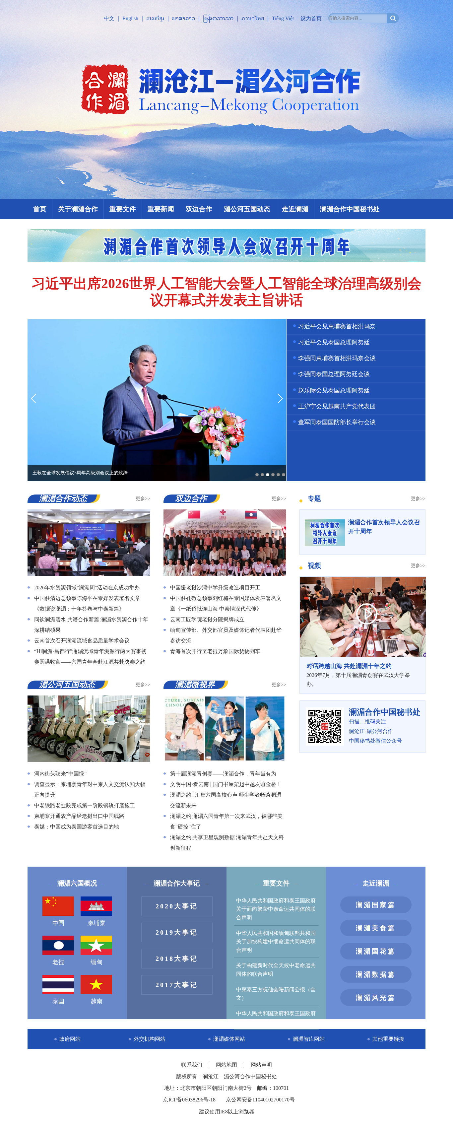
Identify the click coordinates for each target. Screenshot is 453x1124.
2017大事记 (177, 984)
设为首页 (311, 18)
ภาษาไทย (252, 18)
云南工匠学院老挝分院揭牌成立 (207, 619)
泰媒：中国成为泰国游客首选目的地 (76, 826)
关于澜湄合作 (78, 209)
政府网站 (70, 1039)
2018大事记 (177, 958)
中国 (58, 923)
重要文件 (122, 209)
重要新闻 (161, 209)
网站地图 (227, 1065)
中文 (109, 18)
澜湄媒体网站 (229, 1039)
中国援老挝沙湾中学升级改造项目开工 (215, 587)
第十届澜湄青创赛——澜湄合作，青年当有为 (223, 773)
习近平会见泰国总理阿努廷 (334, 342)
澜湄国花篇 (376, 951)
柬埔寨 (96, 923)
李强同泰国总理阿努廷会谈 (334, 374)
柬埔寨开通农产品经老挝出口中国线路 (79, 816)
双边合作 (199, 209)
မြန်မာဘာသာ (218, 18)
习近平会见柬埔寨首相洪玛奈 (337, 326)
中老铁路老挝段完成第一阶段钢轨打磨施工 (84, 805)
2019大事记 (177, 932)
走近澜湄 (295, 209)
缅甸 (96, 962)
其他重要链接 (388, 1039)
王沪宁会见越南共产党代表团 (337, 406)
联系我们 (192, 1065)
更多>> (143, 498)
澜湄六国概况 (77, 883)
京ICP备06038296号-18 (189, 1099)
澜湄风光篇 (376, 997)
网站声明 (261, 1065)
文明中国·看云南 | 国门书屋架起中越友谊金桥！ (226, 784)
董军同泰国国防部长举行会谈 (337, 422)
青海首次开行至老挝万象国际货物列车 (215, 651)
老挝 (58, 962)
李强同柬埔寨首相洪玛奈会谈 (337, 358)
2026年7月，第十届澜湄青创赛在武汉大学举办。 (358, 675)
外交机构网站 (149, 1039)
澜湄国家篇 (376, 904)
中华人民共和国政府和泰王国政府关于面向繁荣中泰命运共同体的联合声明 (276, 909)
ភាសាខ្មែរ (155, 18)
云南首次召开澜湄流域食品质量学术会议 (82, 640)
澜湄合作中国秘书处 (350, 209)
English (130, 18)
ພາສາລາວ (183, 18)
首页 (39, 209)
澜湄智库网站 (309, 1039)
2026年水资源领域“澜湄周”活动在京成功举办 (87, 587)
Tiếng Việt (283, 18)
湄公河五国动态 (247, 209)
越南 (96, 1001)
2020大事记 (177, 906)
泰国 (58, 1001)
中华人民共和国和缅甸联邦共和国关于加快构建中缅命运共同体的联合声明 (276, 941)
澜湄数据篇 (376, 974)
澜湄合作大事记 (177, 883)
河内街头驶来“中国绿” (60, 773)
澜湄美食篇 (376, 928)
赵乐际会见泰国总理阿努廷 (334, 390)
